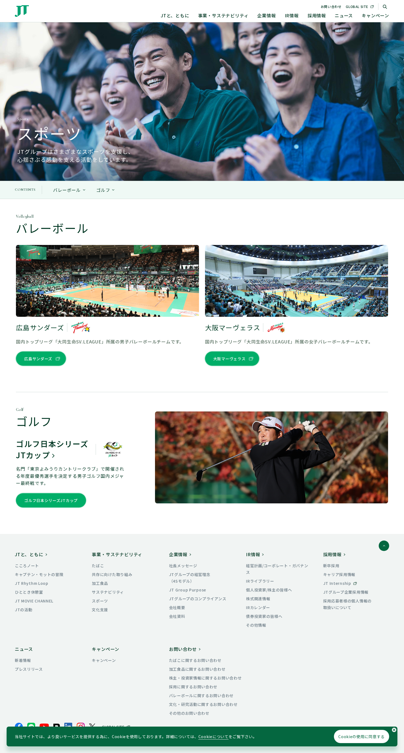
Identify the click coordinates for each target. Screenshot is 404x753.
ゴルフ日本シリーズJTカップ (51, 500)
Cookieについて (213, 736)
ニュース (344, 15)
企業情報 (266, 15)
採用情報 (317, 15)
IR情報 (292, 15)
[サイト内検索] (384, 6)
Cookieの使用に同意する (361, 736)
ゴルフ (103, 190)
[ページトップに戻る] (384, 546)
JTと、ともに (175, 15)
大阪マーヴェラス (229, 358)
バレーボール (67, 190)
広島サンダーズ (38, 358)
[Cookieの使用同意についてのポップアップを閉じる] (394, 730)
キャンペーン (375, 15)
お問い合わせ (331, 6)
